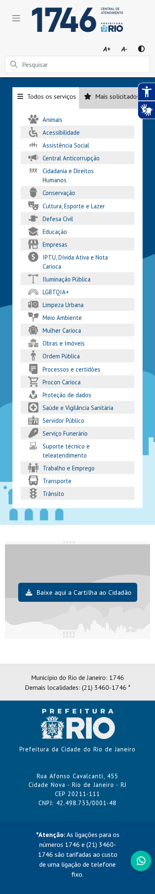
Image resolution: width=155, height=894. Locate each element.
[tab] (45, 98)
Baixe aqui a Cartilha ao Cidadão (83, 592)
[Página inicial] (78, 723)
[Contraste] (141, 48)
